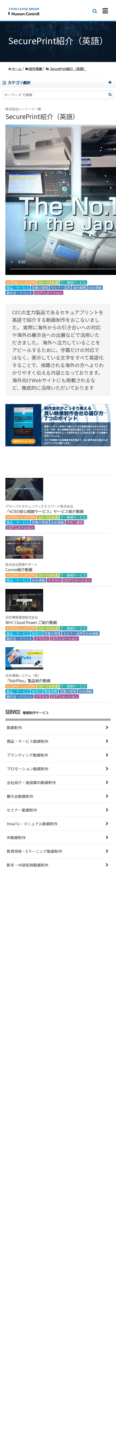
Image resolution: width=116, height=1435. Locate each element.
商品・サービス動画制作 (27, 741)
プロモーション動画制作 (27, 768)
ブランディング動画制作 (27, 755)
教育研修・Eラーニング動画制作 (34, 851)
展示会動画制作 (20, 796)
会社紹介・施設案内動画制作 (31, 782)
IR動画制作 (16, 837)
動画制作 (14, 727)
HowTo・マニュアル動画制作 (32, 823)
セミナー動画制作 (22, 810)
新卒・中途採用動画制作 (27, 865)
